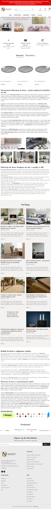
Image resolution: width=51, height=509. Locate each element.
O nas (2, 483)
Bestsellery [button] (30, 55)
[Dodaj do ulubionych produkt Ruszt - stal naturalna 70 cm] (32, 60)
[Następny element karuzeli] (49, 430)
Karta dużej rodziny (5, 487)
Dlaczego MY (4, 485)
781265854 (3, 468)
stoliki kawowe (16, 183)
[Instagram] (4, 471)
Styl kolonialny (30, 499)
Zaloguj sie (3, 478)
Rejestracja (3, 480)
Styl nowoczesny (30, 480)
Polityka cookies (30, 466)
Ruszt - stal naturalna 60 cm (6, 81)
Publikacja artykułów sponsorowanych (35, 464)
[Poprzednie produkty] (3, 67)
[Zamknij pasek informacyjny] (49, 2)
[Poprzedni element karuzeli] (1, 430)
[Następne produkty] (47, 67)
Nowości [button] (20, 55)
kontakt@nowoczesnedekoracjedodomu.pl (10, 466)
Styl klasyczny (30, 478)
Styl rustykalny (30, 492)
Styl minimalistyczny (31, 487)
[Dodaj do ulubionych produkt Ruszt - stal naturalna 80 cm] (49, 60)
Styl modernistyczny (31, 496)
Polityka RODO (30, 468)
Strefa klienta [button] (4, 475)
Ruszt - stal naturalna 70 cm (23, 81)
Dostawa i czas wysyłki (31, 457)
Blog (2, 490)
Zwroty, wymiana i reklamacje (33, 461)
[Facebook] (2, 471)
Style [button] (28, 475)
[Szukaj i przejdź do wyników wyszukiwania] (33, 9)
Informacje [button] (30, 451)
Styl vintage (29, 501)
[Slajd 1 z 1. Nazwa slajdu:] (25, 24)
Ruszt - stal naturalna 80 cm (40, 81)
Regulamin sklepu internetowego (34, 455)
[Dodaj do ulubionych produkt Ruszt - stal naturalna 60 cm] (15, 60)
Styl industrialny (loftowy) (32, 483)
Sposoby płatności (31, 459)
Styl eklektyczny (30, 485)
